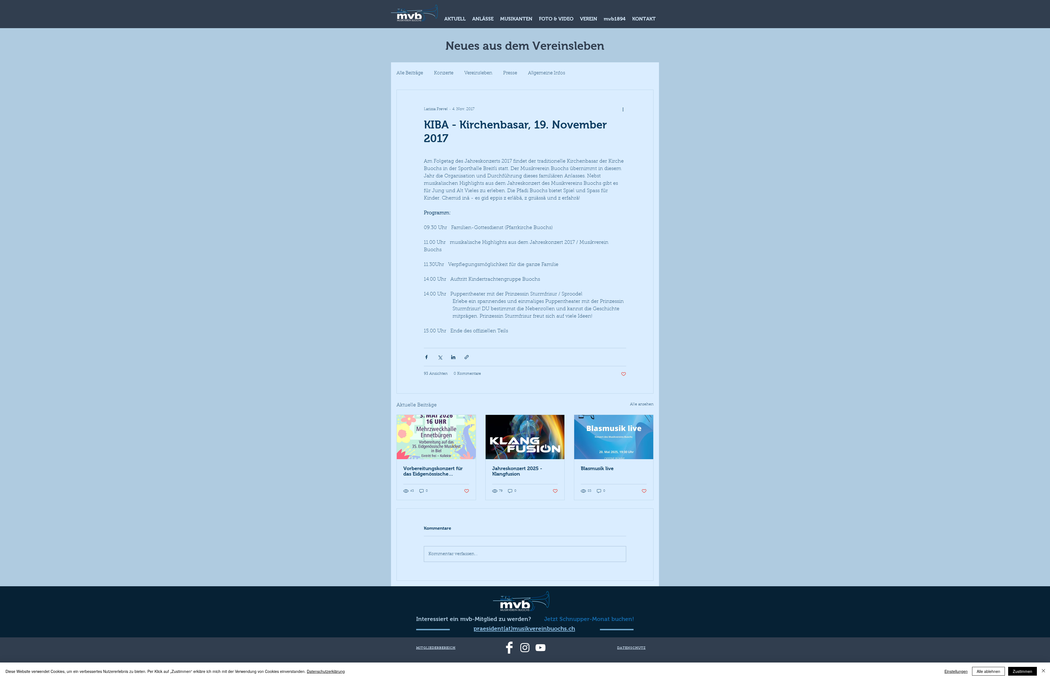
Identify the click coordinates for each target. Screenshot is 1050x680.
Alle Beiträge (409, 73)
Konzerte (443, 73)
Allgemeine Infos (546, 73)
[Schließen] (1043, 671)
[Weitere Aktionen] (623, 109)
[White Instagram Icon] (525, 647)
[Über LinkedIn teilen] (453, 357)
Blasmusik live (597, 468)
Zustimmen (1022, 671)
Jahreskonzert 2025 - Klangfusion (517, 471)
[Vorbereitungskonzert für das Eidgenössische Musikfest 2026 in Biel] (436, 437)
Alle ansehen (642, 404)
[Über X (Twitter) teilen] (439, 357)
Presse (510, 73)
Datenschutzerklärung (326, 671)
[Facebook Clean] (509, 647)
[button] (455, 18)
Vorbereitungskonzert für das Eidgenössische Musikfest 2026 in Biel (433, 471)
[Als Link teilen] (466, 357)
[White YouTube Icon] (540, 647)
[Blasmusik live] (613, 437)
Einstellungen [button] (956, 671)
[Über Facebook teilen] (426, 357)
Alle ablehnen (988, 671)
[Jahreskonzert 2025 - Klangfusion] (525, 437)
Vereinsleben (478, 73)
